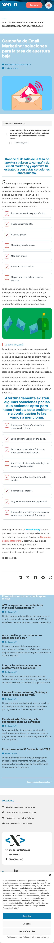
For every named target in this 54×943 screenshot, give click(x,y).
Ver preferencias (27, 931)
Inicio (4, 22)
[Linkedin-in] (16, 871)
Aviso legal (46, 937)
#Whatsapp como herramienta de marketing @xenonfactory (22, 606)
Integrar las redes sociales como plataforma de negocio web (21, 666)
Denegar (27, 923)
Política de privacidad (31, 937)
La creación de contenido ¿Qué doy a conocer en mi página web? (24, 693)
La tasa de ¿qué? (21, 143)
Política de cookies (14, 937)
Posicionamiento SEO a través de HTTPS (26, 749)
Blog (11, 22)
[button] (49, 875)
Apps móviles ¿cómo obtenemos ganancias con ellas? (22, 636)
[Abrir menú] (48, 5)
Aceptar (27, 916)
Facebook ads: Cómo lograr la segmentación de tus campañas (21, 720)
